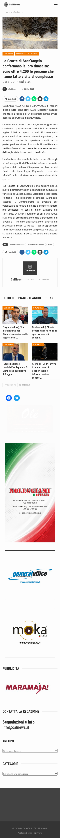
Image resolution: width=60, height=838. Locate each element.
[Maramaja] (27, 688)
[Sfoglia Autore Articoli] (30, 268)
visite (50, 244)
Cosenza (33, 53)
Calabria (8, 53)
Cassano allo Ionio (17, 244)
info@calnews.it (15, 727)
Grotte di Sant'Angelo (36, 244)
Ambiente (21, 53)
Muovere (38, 833)
